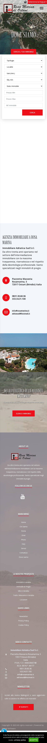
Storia (23, 531)
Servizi (23, 548)
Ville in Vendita (23, 591)
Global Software (9, 728)
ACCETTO (34, 740)
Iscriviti (24, 707)
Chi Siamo (23, 526)
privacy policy (20, 740)
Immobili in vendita (23, 582)
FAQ (23, 544)
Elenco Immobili (23, 413)
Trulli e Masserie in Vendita (23, 595)
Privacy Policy (23, 621)
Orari (23, 535)
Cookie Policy (23, 625)
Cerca (32, 112)
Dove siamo (23, 557)
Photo (23, 540)
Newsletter (23, 616)
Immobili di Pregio (24, 586)
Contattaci (24, 553)
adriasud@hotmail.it (21, 313)
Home (23, 522)
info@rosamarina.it (20, 310)
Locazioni (23, 599)
